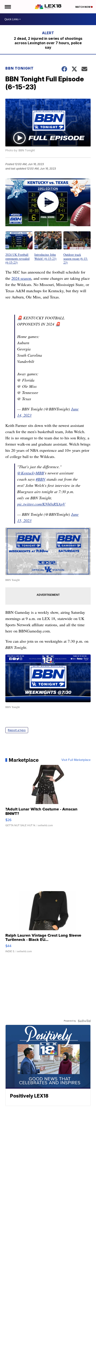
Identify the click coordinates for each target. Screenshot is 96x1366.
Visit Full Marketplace (76, 760)
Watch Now (83, 7)
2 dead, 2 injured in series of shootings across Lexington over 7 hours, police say (48, 43)
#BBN (40, 479)
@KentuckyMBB (30, 473)
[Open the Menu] (7, 6)
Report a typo (17, 730)
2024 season (21, 278)
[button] (19, 247)
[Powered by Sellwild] (84, 1020)
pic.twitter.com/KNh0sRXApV (41, 504)
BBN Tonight (19, 68)
